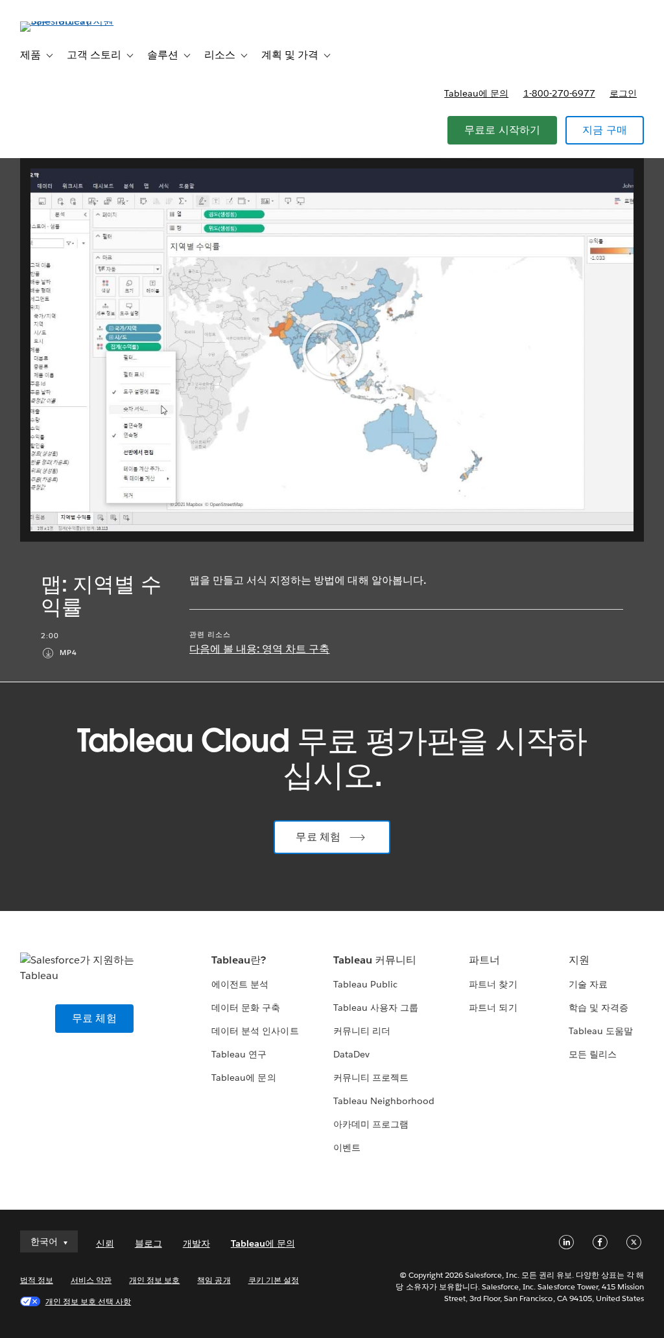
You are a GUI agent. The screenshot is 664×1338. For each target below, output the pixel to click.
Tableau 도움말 (601, 1031)
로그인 (623, 93)
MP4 (68, 653)
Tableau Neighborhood (383, 1101)
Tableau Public (365, 984)
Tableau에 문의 (476, 93)
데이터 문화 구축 (245, 1007)
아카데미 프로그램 (371, 1124)
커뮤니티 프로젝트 (371, 1077)
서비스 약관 (91, 1280)
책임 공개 (213, 1280)
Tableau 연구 (239, 1054)
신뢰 (105, 1243)
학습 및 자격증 (598, 1007)
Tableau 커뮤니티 (374, 960)
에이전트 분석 (239, 984)
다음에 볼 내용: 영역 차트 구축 (259, 649)
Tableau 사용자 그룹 (375, 1007)
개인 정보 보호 (154, 1280)
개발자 (196, 1243)
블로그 (148, 1243)
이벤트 (347, 1147)
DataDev (351, 1054)
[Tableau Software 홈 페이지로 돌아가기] (68, 21)
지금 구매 (604, 130)
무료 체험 (318, 837)
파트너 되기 (493, 1007)
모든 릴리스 (593, 1054)
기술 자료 (588, 984)
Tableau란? (238, 960)
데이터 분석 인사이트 (254, 1031)
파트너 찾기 (493, 984)
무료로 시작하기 (502, 130)
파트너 (484, 960)
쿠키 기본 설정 (273, 1280)
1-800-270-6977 (559, 93)
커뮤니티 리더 (361, 1031)
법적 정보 (36, 1280)
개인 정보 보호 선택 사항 (88, 1301)
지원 (579, 960)
